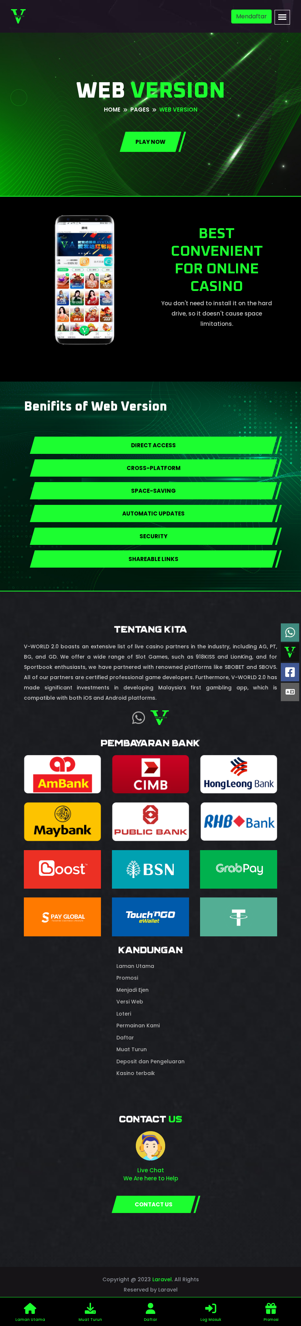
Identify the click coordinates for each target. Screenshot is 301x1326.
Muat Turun (131, 1049)
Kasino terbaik (135, 1073)
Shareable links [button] (153, 559)
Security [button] (153, 536)
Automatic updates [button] (153, 513)
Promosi (127, 977)
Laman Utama (135, 966)
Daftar (125, 1037)
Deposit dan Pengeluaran (150, 1061)
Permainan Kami (138, 1025)
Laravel (162, 1279)
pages (139, 109)
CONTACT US (154, 1204)
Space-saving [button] (153, 491)
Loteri (123, 1013)
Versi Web (129, 1001)
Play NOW (150, 142)
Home (112, 109)
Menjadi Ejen (132, 990)
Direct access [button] (153, 445)
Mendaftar (251, 16)
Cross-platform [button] (154, 468)
